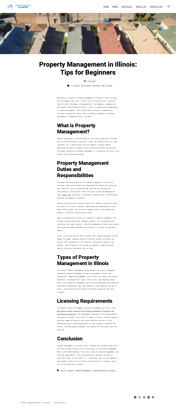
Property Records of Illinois (103, 370)
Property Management (83, 370)
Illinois (70, 370)
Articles (126, 6)
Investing (96, 85)
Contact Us (156, 6)
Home (106, 6)
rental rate (66, 195)
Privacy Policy (59, 403)
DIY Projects (86, 85)
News (115, 6)
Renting (109, 85)
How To (63, 370)
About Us (141, 6)
